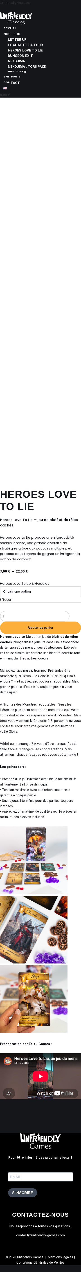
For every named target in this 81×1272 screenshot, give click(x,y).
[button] (40, 34)
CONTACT (11, 83)
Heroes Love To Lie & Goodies (24, 583)
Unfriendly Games (15, 2)
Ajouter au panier (40, 627)
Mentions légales (60, 1257)
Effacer (5, 600)
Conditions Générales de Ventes (40, 1262)
